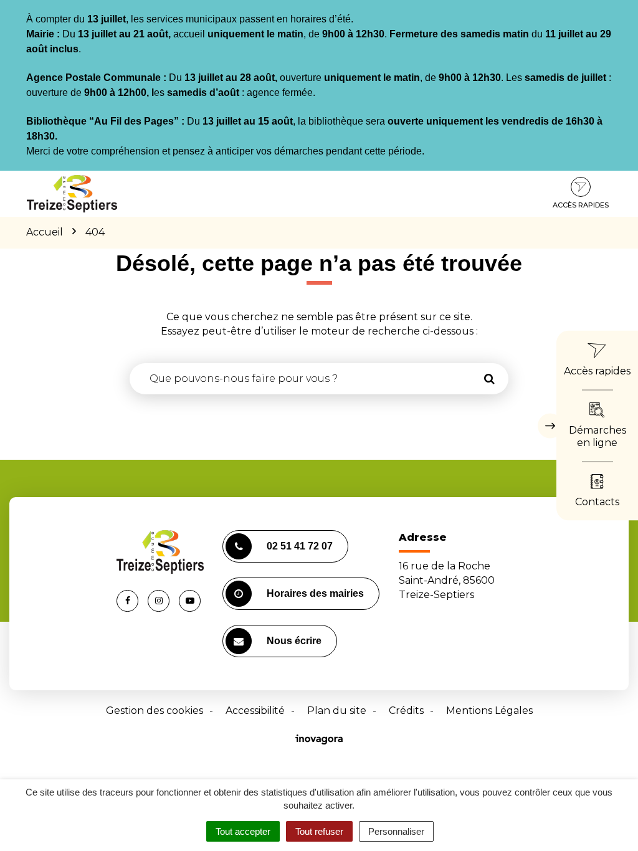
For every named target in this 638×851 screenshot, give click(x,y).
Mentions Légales (489, 710)
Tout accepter (243, 831)
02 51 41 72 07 (300, 546)
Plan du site (336, 710)
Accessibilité (255, 710)
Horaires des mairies (315, 593)
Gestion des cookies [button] (154, 710)
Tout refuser (319, 831)
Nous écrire (294, 640)
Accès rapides (581, 205)
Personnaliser (396, 831)
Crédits (406, 710)
